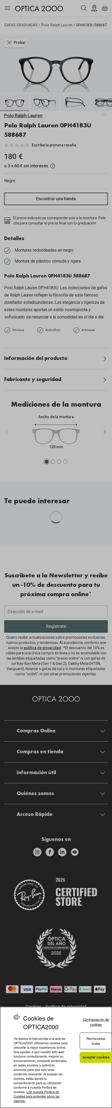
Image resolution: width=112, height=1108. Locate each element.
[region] (56, 1057)
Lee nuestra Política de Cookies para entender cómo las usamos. (37, 1096)
